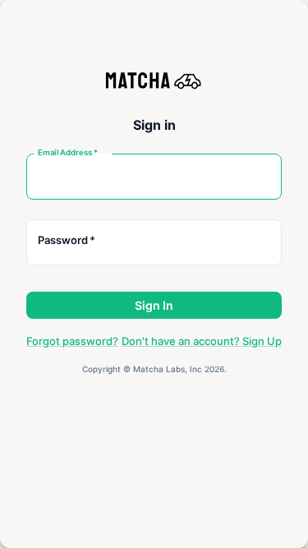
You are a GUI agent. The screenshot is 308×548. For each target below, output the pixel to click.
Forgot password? (72, 341)
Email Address (68, 152)
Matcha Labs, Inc (167, 369)
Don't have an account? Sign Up (202, 341)
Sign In (154, 305)
